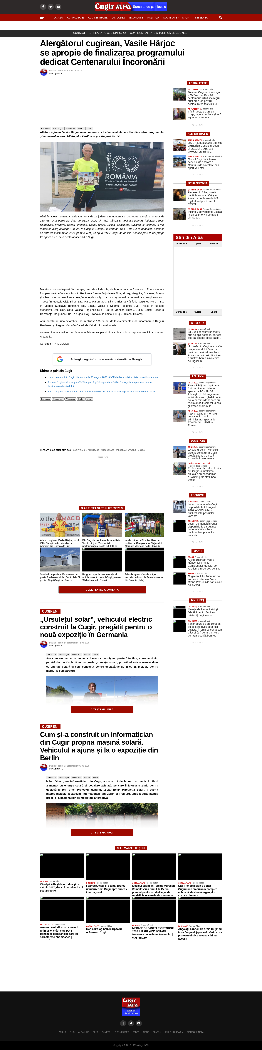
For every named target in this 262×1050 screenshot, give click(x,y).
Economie (136, 17)
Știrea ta (201, 17)
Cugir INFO (57, 73)
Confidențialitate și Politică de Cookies (158, 33)
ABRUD (62, 1032)
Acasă (58, 17)
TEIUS (146, 1032)
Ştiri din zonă (131, 26)
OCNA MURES (122, 1032)
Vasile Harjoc (137, 450)
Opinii (198, 243)
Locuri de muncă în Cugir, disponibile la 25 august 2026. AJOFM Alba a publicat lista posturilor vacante (103, 377)
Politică (153, 17)
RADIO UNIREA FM (174, 1032)
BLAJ (95, 1032)
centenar (79, 450)
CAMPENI (106, 1032)
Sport (186, 17)
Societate (170, 17)
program (122, 450)
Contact (79, 33)
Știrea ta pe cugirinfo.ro (107, 33)
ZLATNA (157, 1032)
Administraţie (97, 17)
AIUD (72, 1032)
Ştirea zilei (181, 312)
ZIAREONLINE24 (195, 1032)
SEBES (136, 1032)
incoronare (108, 450)
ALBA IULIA (83, 1032)
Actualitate (75, 17)
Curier (197, 312)
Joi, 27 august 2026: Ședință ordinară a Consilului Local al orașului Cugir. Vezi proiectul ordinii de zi (101, 391)
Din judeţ (118, 17)
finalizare (93, 450)
